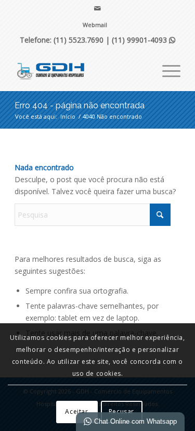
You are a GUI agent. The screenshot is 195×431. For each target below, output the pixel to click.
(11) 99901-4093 (143, 40)
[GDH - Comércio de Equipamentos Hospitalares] (81, 70)
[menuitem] (94, 25)
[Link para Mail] (97, 8)
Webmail (95, 25)
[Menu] (166, 70)
